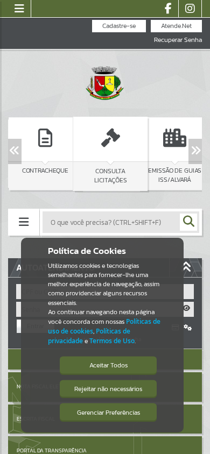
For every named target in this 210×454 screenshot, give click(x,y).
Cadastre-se (119, 26)
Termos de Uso (112, 340)
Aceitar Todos (108, 365)
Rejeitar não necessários (108, 389)
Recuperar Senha (178, 40)
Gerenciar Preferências (108, 412)
